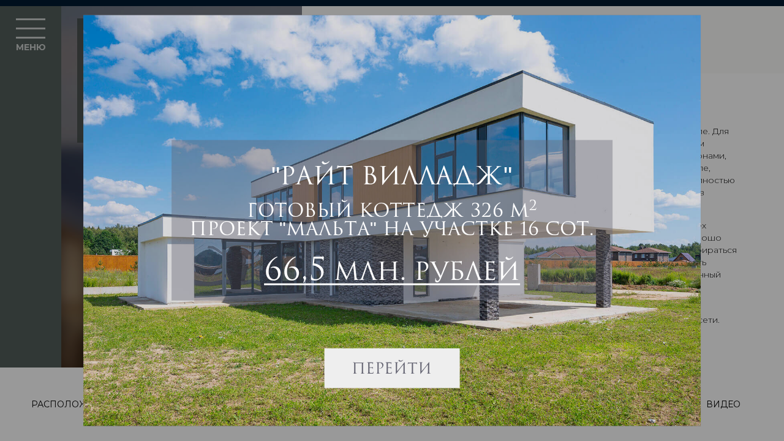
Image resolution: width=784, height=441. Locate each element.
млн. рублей (392, 268)
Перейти (392, 367)
